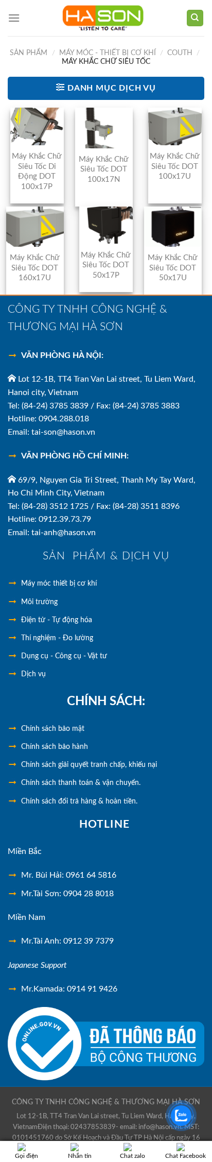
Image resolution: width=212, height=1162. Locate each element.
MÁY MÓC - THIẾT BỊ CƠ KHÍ (107, 53)
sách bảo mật (52, 728)
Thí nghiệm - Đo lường (57, 638)
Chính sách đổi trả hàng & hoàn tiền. (79, 801)
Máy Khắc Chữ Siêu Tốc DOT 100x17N (104, 169)
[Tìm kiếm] (195, 18)
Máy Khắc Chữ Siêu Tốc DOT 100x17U (175, 166)
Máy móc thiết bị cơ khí (59, 583)
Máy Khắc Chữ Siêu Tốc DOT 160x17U (35, 268)
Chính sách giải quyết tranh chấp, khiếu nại (89, 764)
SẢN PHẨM (28, 53)
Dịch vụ (33, 674)
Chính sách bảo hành (54, 746)
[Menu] (14, 17)
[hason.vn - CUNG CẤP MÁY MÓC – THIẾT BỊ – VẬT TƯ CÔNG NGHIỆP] (103, 18)
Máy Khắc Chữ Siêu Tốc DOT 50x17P (106, 265)
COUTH (179, 53)
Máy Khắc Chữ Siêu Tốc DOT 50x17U (173, 268)
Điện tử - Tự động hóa (56, 620)
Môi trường (39, 602)
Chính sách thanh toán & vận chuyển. (80, 783)
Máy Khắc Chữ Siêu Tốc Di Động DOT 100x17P (37, 171)
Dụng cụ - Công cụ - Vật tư (64, 656)
